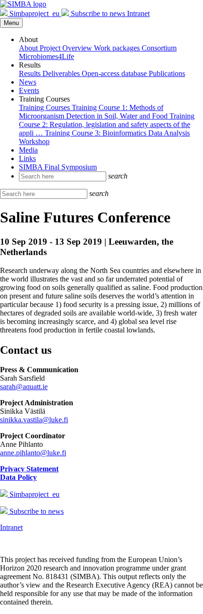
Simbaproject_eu (34, 13)
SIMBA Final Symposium (58, 167)
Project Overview (67, 48)
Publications (167, 73)
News (27, 82)
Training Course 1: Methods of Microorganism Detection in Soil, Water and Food (94, 111)
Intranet (138, 13)
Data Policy (18, 477)
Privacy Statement (29, 469)
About (29, 48)
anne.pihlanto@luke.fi (33, 453)
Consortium (159, 48)
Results (30, 73)
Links (27, 158)
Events (29, 90)
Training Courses (45, 107)
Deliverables (62, 73)
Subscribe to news (98, 13)
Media (28, 150)
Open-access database (115, 73)
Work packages (118, 48)
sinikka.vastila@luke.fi (34, 420)
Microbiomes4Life (46, 56)
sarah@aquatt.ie (24, 387)
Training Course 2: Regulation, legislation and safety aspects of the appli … (107, 124)
